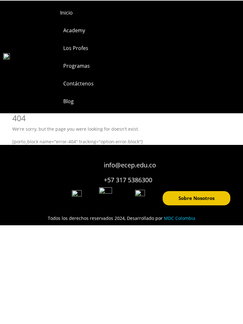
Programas (76, 65)
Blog (68, 101)
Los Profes (75, 48)
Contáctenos (78, 83)
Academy (74, 30)
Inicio (66, 12)
